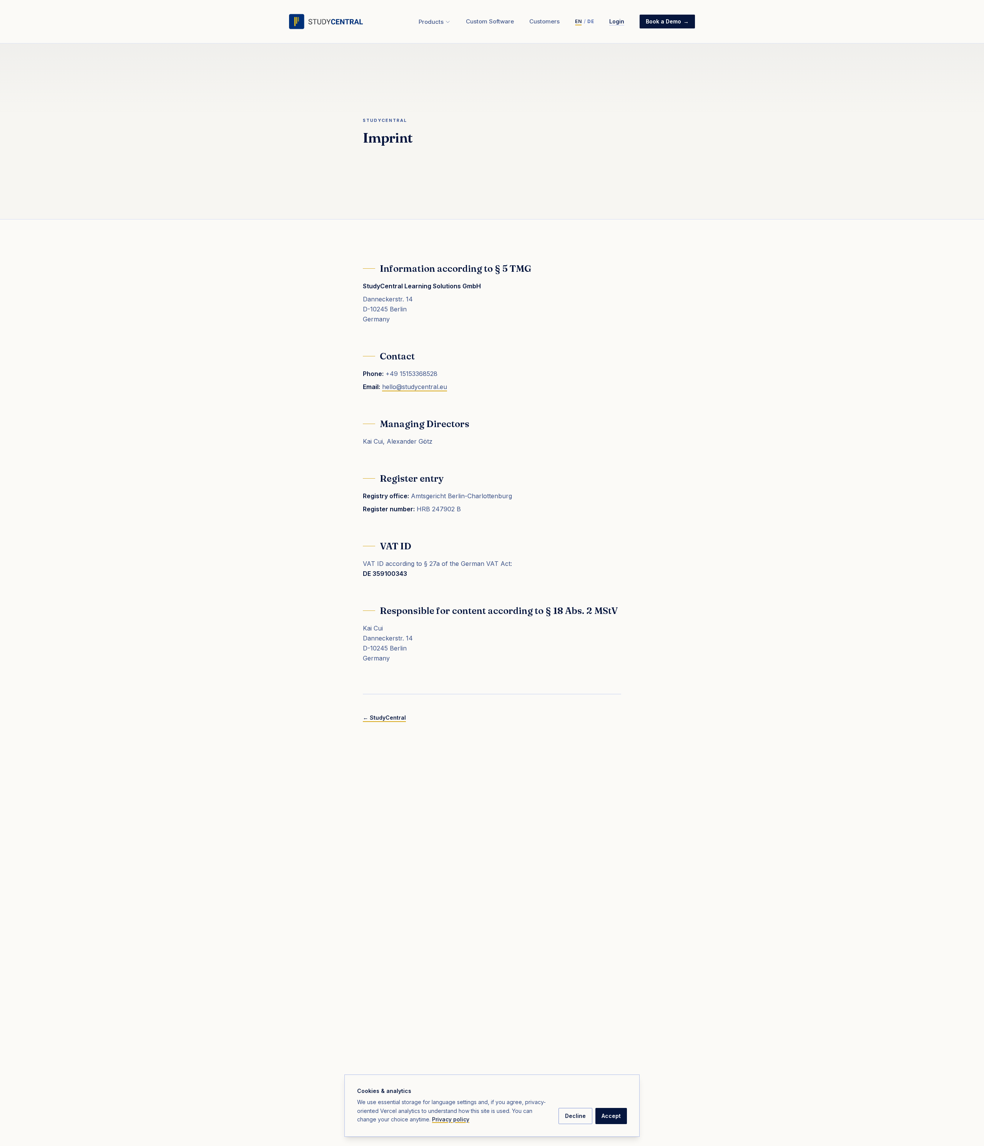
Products (431, 21)
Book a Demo (667, 21)
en (578, 21)
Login (616, 21)
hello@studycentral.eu (414, 387)
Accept (611, 1116)
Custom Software (490, 21)
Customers (544, 21)
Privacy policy (450, 1119)
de (590, 21)
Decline (575, 1116)
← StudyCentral (384, 717)
